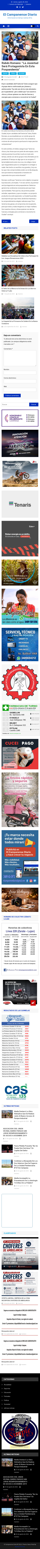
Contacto (28, 4)
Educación (7, 1392)
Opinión (5, 73)
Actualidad (7, 1385)
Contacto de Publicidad (16, 4)
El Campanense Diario (20, 15)
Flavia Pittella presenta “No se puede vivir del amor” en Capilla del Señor (26, 1148)
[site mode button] (33, 26)
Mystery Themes (20, 1546)
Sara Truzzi (24, 77)
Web (5, 386)
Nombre (6, 369)
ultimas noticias (9, 1408)
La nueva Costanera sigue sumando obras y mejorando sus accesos (8, 221)
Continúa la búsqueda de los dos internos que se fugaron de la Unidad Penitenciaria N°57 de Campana (26, 1164)
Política (13, 73)
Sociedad (21, 73)
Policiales (7, 1396)
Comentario (8, 349)
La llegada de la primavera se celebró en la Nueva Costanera (20, 322)
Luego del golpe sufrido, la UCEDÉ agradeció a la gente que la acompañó (34, 221)
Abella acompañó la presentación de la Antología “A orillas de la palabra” (25, 1180)
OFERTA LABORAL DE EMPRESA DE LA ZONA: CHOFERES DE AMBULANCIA (19, 1260)
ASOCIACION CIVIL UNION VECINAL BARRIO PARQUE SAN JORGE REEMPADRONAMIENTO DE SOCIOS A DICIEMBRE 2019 (15, 1132)
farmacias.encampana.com (15, 733)
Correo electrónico (10, 378)
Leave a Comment (9, 79)
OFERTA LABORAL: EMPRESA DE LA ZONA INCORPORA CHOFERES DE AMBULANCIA (16, 1299)
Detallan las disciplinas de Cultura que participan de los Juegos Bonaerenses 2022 (20, 257)
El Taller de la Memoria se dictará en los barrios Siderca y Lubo (19, 290)
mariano (20, 261)
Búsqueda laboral (8, 1331)
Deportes (7, 1388)
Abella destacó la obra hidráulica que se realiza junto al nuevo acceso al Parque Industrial (24, 1114)
